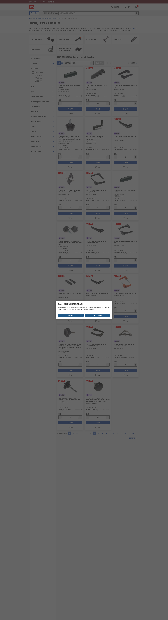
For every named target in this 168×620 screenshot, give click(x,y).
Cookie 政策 (82, 309)
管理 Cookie (98, 315)
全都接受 (71, 315)
